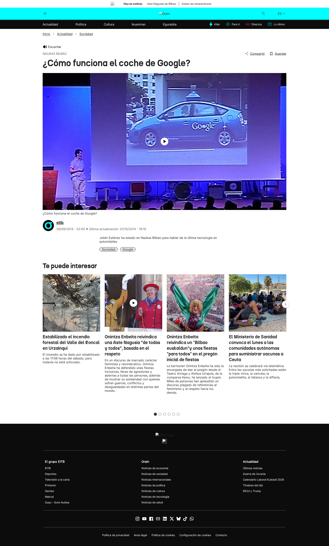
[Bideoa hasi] (164, 141)
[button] (285, 304)
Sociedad (108, 249)
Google (128, 249)
